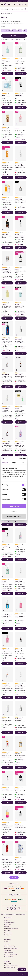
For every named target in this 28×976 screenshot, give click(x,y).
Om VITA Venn (7, 963)
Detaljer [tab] (14, 462)
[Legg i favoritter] (3, 55)
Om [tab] (23, 462)
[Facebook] (7, 908)
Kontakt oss (7, 920)
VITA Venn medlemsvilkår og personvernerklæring (11, 966)
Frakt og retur (7, 924)
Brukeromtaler (7, 935)
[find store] (14, 4)
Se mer (3, 26)
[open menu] (2, 4)
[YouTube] (19, 908)
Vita (2, 13)
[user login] (17, 4)
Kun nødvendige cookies (14, 516)
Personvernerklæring (9, 946)
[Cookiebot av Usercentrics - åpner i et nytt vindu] (19, 458)
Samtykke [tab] (5, 462)
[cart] (26, 4)
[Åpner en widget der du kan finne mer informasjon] (22, 969)
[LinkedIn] (15, 908)
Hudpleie (6, 13)
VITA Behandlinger (8, 956)
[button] (25, 9)
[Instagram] (11, 908)
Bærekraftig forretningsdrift (11, 948)
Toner (20, 31)
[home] (7, 4)
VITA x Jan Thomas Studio (10, 954)
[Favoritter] (20, 4)
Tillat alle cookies (14, 506)
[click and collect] (23, 4)
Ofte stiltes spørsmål (9, 922)
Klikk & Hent (7, 930)
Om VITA (6, 941)
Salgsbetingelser (8, 932)
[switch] (24, 489)
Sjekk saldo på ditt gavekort (11, 928)
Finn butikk (7, 944)
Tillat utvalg (14, 511)
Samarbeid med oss (9, 952)
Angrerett (6, 926)
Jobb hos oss (7, 950)
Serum (10, 13)
